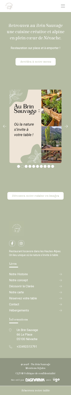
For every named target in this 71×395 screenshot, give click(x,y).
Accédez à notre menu (35, 61)
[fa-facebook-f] (12, 243)
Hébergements (19, 310)
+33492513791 (27, 346)
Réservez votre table (35, 390)
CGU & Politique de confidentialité (35, 373)
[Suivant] (66, 126)
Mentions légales (35, 368)
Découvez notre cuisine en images (35, 196)
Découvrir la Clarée (21, 286)
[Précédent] (4, 126)
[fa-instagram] (21, 243)
